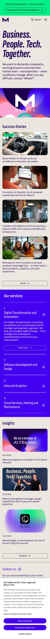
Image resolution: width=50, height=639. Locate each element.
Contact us (9, 569)
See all (23, 283)
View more (23, 347)
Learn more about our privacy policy (18, 614)
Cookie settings (25, 634)
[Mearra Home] (5, 20)
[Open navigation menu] (46, 19)
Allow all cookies (25, 621)
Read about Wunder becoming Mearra (23, 10)
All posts (23, 556)
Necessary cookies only (25, 628)
